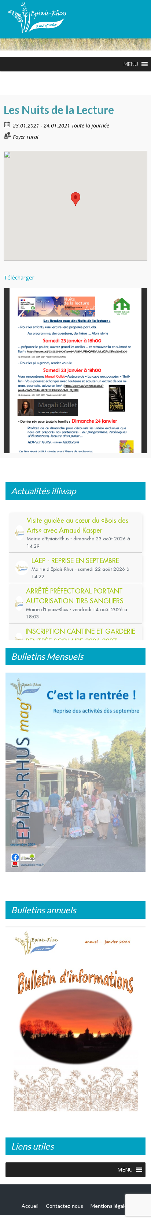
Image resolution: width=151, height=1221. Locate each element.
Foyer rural (25, 136)
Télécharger (19, 277)
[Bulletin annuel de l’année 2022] (75, 1021)
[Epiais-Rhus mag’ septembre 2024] (75, 772)
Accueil (30, 1206)
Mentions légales (110, 1206)
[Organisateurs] (7, 135)
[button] (131, 64)
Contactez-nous (64, 1206)
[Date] (7, 124)
